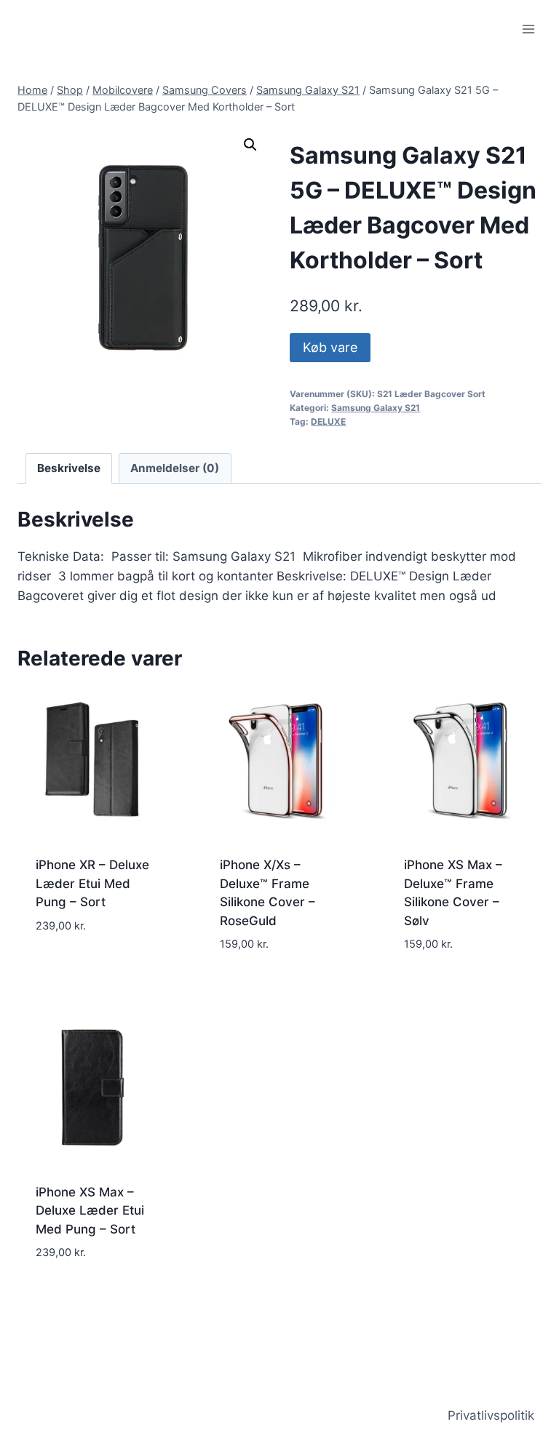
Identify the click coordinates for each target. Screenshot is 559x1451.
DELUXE (328, 421)
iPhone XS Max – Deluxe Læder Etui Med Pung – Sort (90, 1210)
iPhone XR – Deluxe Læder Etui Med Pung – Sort (92, 883)
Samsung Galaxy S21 (375, 407)
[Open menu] (528, 28)
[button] (250, 145)
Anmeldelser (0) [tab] (174, 468)
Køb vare (330, 347)
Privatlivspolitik (491, 1415)
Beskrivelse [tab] (68, 468)
